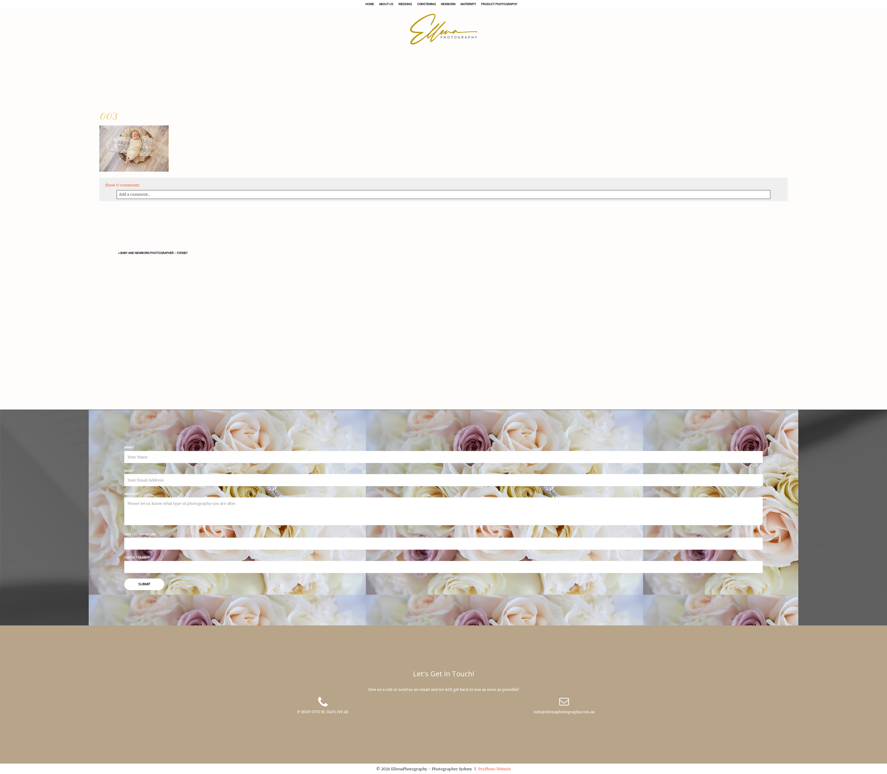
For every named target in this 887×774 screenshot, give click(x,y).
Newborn (448, 4)
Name (128, 447)
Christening (426, 4)
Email (128, 471)
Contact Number (137, 557)
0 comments (122, 185)
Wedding (405, 4)
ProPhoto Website (494, 769)
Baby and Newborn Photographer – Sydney (154, 253)
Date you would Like (140, 534)
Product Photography (499, 4)
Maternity (468, 4)
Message (131, 494)
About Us (386, 4)
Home (369, 4)
